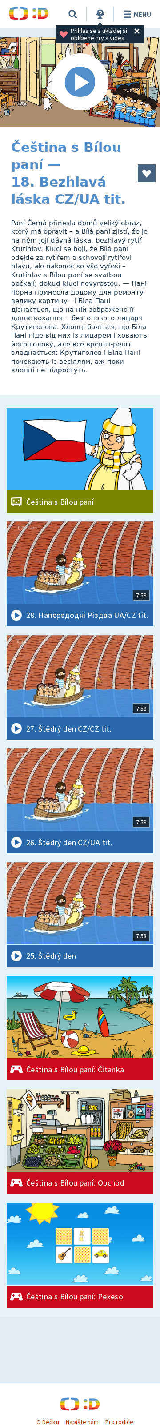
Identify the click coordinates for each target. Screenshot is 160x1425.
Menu (142, 14)
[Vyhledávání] (73, 14)
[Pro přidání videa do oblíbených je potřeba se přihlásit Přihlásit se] (147, 173)
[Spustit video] (80, 82)
